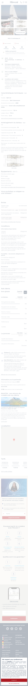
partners (9, 661)
